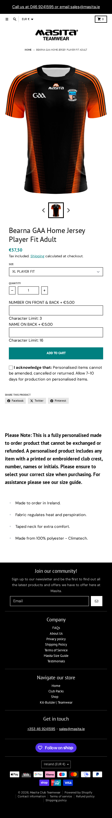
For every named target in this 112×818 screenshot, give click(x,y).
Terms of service (61, 796)
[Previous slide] (43, 210)
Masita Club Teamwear (45, 792)
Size (11, 264)
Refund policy (85, 796)
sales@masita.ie (72, 729)
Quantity (15, 283)
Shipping (37, 256)
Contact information (32, 796)
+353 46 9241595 (41, 729)
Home (28, 49)
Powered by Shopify (78, 792)
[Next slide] (68, 210)
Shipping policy (56, 800)
